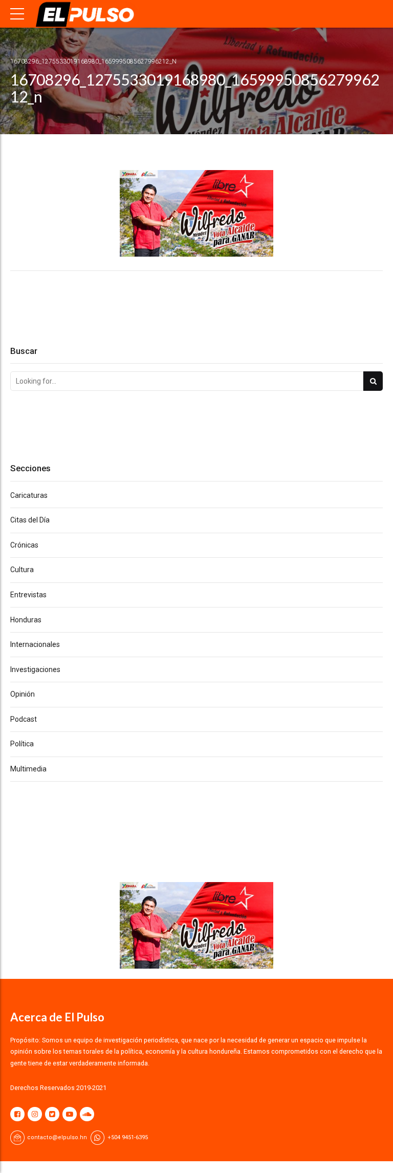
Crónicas (24, 545)
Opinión (22, 694)
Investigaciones (35, 669)
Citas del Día (30, 520)
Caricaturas (29, 495)
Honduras (25, 620)
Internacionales (35, 644)
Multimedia (28, 769)
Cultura (22, 569)
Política (22, 744)
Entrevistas (28, 595)
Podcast (23, 719)
